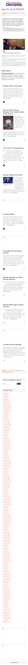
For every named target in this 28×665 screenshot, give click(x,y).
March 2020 (6, 513)
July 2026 (6, 394)
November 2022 (7, 463)
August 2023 (7, 449)
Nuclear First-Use (9, 372)
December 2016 (7, 574)
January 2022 (7, 479)
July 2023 (6, 451)
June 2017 (6, 565)
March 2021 (6, 495)
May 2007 (6, 620)
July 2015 (6, 601)
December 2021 (7, 480)
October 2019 (7, 521)
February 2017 (7, 571)
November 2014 (7, 614)
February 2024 (7, 440)
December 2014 (7, 612)
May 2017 (6, 567)
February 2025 (7, 421)
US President (12, 370)
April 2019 (6, 531)
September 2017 (7, 560)
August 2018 (7, 543)
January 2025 (7, 422)
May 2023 (6, 454)
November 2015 (7, 595)
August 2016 (7, 581)
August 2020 (7, 505)
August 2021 (7, 487)
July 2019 (6, 526)
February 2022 (7, 477)
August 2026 (7, 393)
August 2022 (7, 468)
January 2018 (7, 554)
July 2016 (6, 582)
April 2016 (6, 587)
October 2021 (7, 484)
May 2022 (6, 473)
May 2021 (6, 491)
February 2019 (7, 534)
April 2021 (6, 493)
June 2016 (6, 584)
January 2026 (7, 404)
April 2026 (6, 399)
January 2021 (7, 498)
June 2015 (6, 603)
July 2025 (6, 413)
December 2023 (7, 443)
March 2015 (6, 607)
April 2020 (6, 512)
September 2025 (7, 410)
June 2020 (6, 509)
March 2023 (6, 457)
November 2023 (7, 444)
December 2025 (7, 405)
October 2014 (7, 615)
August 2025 (7, 412)
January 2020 (7, 516)
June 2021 (6, 490)
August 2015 (7, 599)
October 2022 (7, 465)
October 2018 (7, 540)
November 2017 (7, 557)
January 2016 (7, 592)
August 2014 (7, 618)
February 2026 (7, 402)
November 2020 (7, 501)
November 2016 (7, 576)
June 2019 (6, 527)
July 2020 (6, 507)
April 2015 (6, 606)
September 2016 (7, 579)
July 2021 (6, 488)
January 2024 (7, 441)
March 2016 (6, 588)
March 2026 (6, 401)
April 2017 (6, 568)
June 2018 (6, 546)
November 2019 (7, 520)
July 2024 (6, 432)
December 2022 (7, 462)
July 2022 (6, 469)
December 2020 (7, 499)
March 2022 (6, 476)
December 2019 (7, 518)
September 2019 (7, 523)
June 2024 (6, 433)
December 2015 (7, 593)
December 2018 (7, 537)
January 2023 (7, 460)
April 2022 (6, 474)
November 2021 (7, 482)
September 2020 (7, 504)
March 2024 (6, 438)
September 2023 (7, 448)
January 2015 (7, 610)
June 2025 (6, 415)
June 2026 (6, 396)
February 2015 (7, 609)
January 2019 (7, 535)
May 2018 (6, 548)
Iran (8, 370)
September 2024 (7, 429)
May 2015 (6, 604)
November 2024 (7, 426)
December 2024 (7, 424)
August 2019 (7, 524)
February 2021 (7, 496)
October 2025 (7, 408)
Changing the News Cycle (7, 73)
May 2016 (6, 585)
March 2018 (6, 551)
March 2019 (6, 532)
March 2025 (6, 419)
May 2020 (6, 510)
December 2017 (7, 556)
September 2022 (7, 466)
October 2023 (7, 446)
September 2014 (7, 617)
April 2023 (6, 455)
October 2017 (7, 559)
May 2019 (6, 529)
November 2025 (7, 407)
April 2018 (6, 549)
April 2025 (6, 418)
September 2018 (7, 541)
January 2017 (7, 573)
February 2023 (7, 458)
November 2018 (7, 538)
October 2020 (7, 502)
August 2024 (7, 430)
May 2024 (6, 435)
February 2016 (7, 590)
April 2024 (6, 437)
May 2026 (6, 397)
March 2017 (6, 570)
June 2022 (6, 471)
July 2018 (6, 545)
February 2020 (7, 515)
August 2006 (7, 621)
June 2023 (6, 452)
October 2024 (7, 427)
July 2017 (6, 563)
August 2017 (7, 562)
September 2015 (7, 598)
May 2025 (6, 416)
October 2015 (7, 596)
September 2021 (7, 485)
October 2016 (7, 577)
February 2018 (7, 552)
